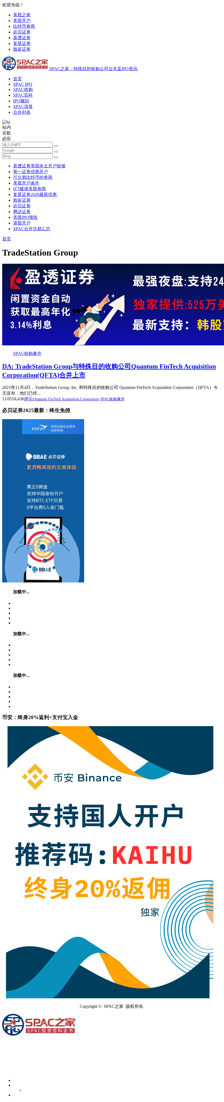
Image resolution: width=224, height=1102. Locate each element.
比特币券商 (24, 26)
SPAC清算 (23, 106)
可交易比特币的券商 (32, 177)
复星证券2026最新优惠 (35, 194)
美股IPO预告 (25, 217)
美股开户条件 (26, 183)
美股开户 (22, 20)
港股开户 (22, 223)
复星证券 (22, 43)
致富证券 (22, 49)
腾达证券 (22, 211)
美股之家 (22, 15)
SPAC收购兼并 (27, 353)
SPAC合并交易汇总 (31, 228)
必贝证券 (22, 32)
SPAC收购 (23, 89)
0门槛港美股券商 (29, 188)
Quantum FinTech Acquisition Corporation (66, 399)
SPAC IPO (22, 84)
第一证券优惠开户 (30, 171)
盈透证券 (22, 37)
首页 (17, 78)
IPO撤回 (21, 101)
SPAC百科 (23, 95)
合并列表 (22, 112)
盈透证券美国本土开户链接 (39, 166)
